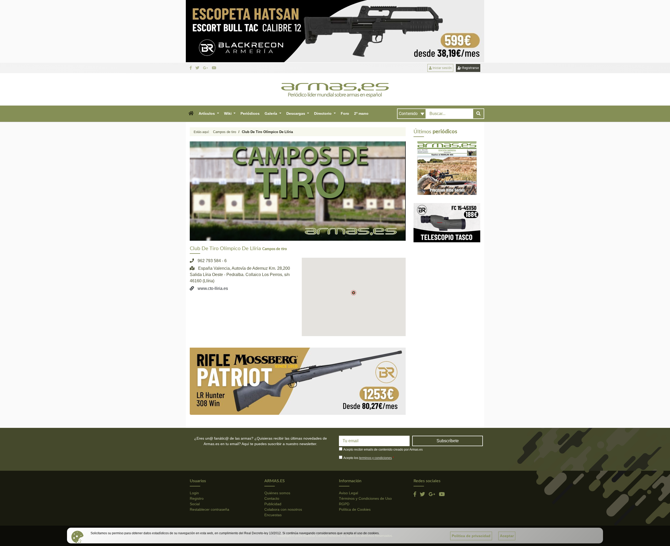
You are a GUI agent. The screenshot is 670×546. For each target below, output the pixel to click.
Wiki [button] (228, 113)
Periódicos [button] (250, 113)
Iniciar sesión (442, 68)
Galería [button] (271, 113)
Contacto (271, 498)
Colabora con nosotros (283, 509)
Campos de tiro (224, 132)
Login (194, 493)
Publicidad (272, 504)
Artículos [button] (207, 113)
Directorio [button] (323, 113)
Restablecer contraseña (209, 509)
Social (195, 504)
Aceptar (507, 536)
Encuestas (273, 515)
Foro (345, 113)
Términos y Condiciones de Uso (365, 498)
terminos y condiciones (375, 458)
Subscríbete (448, 441)
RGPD (344, 504)
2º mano (361, 113)
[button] (191, 114)
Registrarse (470, 68)
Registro (197, 498)
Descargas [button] (296, 113)
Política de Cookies (355, 509)
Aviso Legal (348, 493)
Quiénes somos (277, 493)
